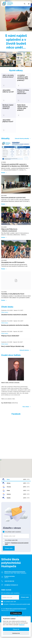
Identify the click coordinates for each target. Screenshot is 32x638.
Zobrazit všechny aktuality (22, 138)
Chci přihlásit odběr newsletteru (13, 531)
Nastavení (21, 624)
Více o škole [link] (26, 406)
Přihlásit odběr (9, 548)
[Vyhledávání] (24, 4)
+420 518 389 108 (9, 581)
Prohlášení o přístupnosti (24, 616)
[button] (28, 3)
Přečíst (3, 172)
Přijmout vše (16, 629)
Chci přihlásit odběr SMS (11, 540)
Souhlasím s (16, 543)
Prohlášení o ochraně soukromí (9, 616)
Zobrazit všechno (24, 350)
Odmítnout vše (16, 633)
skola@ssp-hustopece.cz (11, 585)
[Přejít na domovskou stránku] (7, 4)
